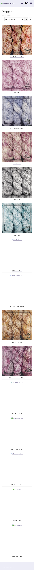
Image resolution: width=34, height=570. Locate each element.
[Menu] (31, 3)
